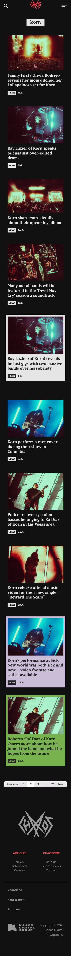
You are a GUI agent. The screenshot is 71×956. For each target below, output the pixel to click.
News (20, 861)
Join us (51, 861)
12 (52, 784)
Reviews (19, 870)
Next (61, 784)
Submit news (51, 866)
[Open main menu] (64, 6)
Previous (12, 784)
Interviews (19, 866)
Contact (51, 870)
